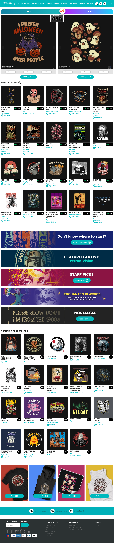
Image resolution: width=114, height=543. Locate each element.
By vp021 (4, 182)
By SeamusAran (52, 455)
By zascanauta (28, 214)
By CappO (96, 146)
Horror (56, 3)
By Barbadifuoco (75, 214)
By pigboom (27, 182)
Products (82, 3)
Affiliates (73, 525)
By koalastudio (29, 422)
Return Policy (50, 533)
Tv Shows (35, 3)
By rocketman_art (76, 392)
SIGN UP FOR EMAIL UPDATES (16, 522)
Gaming (49, 3)
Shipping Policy (50, 531)
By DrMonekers (52, 358)
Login (111, 4)
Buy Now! (28, 77)
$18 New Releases (24, 3)
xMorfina (63, 67)
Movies (42, 3)
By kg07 (26, 362)
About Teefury (50, 525)
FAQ (45, 529)
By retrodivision (99, 358)
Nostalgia (64, 3)
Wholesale (49, 536)
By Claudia (27, 390)
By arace (49, 147)
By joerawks (5, 113)
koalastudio (7, 67)
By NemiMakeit (6, 455)
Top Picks (90, 3)
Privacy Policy (75, 527)
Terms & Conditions (77, 529)
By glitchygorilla (52, 111)
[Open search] (97, 4)
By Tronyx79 (74, 360)
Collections (73, 3)
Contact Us (49, 527)
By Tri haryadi (28, 455)
